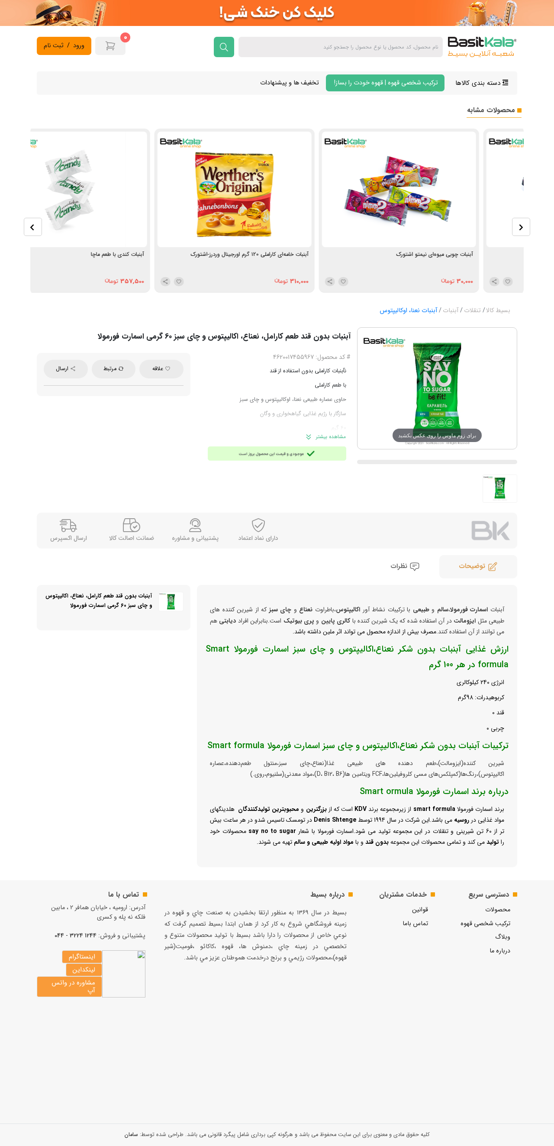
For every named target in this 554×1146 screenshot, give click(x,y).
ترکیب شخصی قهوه (485, 924)
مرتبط (110, 369)
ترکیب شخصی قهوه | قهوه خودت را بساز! (385, 83)
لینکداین (84, 970)
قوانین (420, 910)
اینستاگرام (82, 957)
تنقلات (472, 311)
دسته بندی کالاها (478, 83)
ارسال (63, 369)
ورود (78, 46)
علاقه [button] (158, 369)
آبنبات (450, 311)
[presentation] (33, 227)
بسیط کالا (498, 311)
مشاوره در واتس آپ (73, 987)
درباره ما (500, 951)
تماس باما (415, 924)
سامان (131, 1134)
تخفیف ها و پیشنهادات (289, 83)
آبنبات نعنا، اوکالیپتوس (408, 311)
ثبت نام (54, 46)
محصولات (497, 910)
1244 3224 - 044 (76, 936)
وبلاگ (502, 937)
